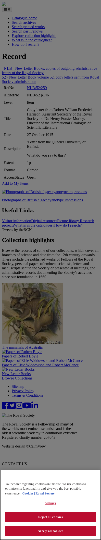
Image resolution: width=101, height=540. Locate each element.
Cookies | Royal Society (38, 493)
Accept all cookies (50, 531)
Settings (50, 503)
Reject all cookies (50, 517)
